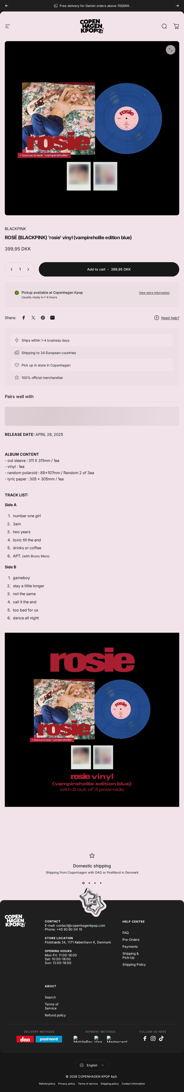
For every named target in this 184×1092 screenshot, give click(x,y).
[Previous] (6, 5)
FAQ (125, 933)
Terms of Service (51, 1006)
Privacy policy (66, 1083)
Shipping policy (110, 1083)
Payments (130, 946)
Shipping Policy (134, 964)
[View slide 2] (89, 883)
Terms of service (88, 1083)
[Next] (177, 5)
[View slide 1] (83, 883)
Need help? (170, 318)
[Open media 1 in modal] (170, 50)
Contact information (133, 1083)
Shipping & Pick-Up (130, 955)
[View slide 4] (101, 883)
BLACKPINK (15, 228)
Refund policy (55, 1015)
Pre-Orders (130, 940)
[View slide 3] (95, 883)
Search (50, 997)
